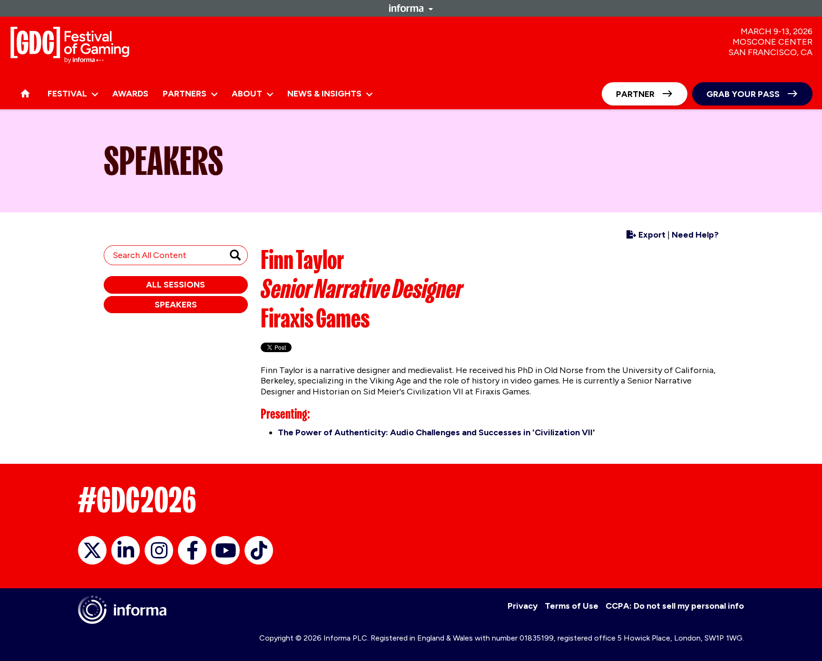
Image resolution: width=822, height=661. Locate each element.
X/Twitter (92, 550)
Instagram (159, 550)
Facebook (192, 550)
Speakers (176, 304)
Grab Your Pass (743, 94)
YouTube (225, 550)
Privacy (523, 606)
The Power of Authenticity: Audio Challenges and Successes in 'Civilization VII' (436, 432)
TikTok (259, 550)
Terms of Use (571, 606)
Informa (411, 8)
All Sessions (175, 284)
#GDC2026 (137, 500)
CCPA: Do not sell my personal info (675, 606)
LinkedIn (125, 550)
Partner (635, 94)
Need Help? (695, 235)
